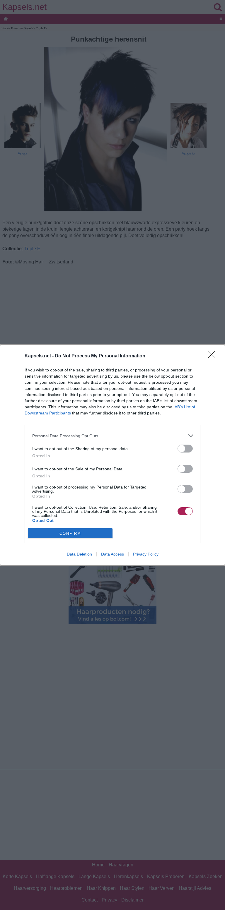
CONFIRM (70, 533)
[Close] (213, 356)
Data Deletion (79, 554)
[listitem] (112, 436)
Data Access (112, 554)
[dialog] (112, 455)
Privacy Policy (145, 554)
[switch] (185, 449)
